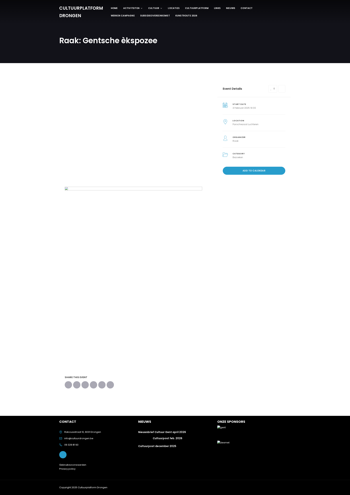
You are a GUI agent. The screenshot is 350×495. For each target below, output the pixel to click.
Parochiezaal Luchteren (245, 124)
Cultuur (153, 8)
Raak (235, 140)
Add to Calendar (254, 170)
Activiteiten (131, 8)
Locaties (174, 8)
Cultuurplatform (197, 8)
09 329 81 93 (71, 444)
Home (114, 8)
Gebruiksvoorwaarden (72, 465)
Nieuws (230, 8)
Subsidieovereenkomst (155, 15)
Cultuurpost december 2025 (157, 446)
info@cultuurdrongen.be (78, 438)
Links (217, 8)
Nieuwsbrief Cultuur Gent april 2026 (162, 432)
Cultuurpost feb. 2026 (167, 438)
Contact (246, 8)
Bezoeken (238, 157)
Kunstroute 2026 (186, 15)
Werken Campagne (123, 15)
